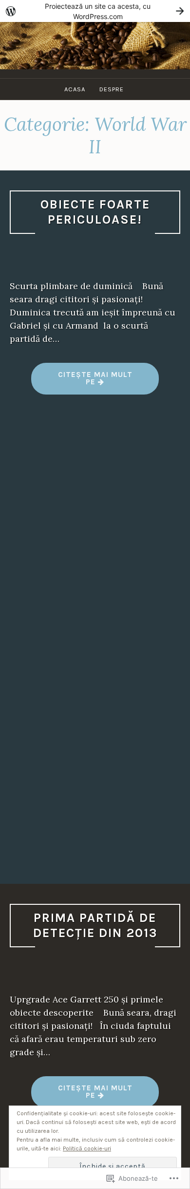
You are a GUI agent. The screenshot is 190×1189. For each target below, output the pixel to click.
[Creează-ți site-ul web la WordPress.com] (95, 11)
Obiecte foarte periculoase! (95, 212)
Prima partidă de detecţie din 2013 (95, 925)
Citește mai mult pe (82, 382)
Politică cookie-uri (87, 1148)
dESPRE (111, 89)
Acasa (74, 89)
